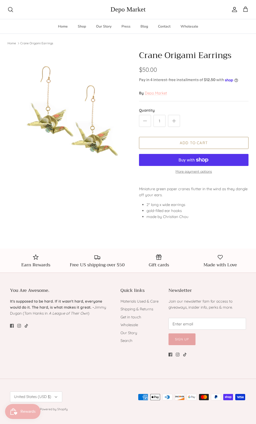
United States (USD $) (32, 396)
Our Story (104, 26)
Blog (144, 26)
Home (63, 26)
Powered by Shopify (54, 409)
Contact (164, 26)
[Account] (234, 10)
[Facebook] (12, 326)
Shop (82, 26)
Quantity (147, 110)
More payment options (194, 171)
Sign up (182, 339)
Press (126, 26)
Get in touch (130, 317)
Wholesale (189, 26)
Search (126, 340)
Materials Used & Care (139, 301)
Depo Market (156, 93)
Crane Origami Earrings (36, 43)
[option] (68, 110)
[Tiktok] (26, 326)
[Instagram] (19, 326)
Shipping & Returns (136, 309)
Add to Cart (194, 142)
